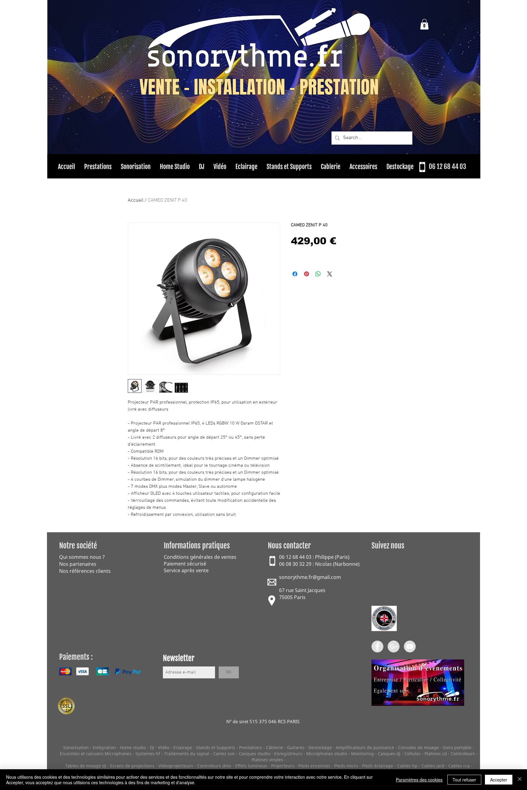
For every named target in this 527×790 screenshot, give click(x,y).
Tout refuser (464, 780)
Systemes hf (147, 753)
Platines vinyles (267, 760)
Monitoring (362, 753)
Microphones (118, 753)
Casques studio (254, 753)
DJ (152, 747)
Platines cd (436, 753)
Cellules (412, 753)
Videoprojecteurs (175, 766)
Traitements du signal (186, 753)
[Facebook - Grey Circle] (377, 646)
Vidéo (163, 747)
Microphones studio (326, 753)
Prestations (250, 747)
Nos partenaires (77, 564)
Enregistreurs (288, 753)
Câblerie (274, 747)
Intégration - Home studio (119, 747)
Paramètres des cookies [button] (419, 780)
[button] (424, 24)
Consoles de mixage (418, 747)
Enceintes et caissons (81, 753)
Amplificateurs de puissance (365, 747)
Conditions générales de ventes (200, 557)
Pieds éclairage (377, 766)
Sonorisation (76, 747)
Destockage (320, 747)
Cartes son (224, 753)
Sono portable (457, 747)
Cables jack (432, 766)
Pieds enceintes (314, 766)
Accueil (135, 200)
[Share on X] (329, 274)
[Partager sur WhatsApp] (318, 274)
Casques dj (390, 753)
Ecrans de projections (132, 766)
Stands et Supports (215, 747)
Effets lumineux (251, 766)
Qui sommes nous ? (82, 557)
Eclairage (183, 747)
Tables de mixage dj (85, 766)
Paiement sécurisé (185, 563)
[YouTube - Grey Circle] (410, 646)
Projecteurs (282, 766)
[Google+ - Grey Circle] (394, 646)
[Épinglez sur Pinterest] (306, 274)
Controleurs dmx (214, 766)
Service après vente (186, 570)
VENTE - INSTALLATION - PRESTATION (259, 87)
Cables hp (407, 766)
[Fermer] (519, 779)
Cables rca (459, 766)
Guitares (295, 747)
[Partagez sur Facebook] (295, 274)
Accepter (498, 780)
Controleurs (463, 753)
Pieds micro (346, 766)
